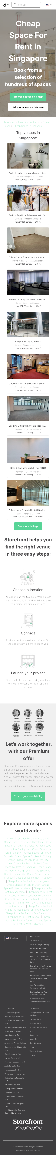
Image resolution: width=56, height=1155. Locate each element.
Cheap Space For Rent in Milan (35, 895)
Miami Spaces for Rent (13, 1031)
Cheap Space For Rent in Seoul (23, 916)
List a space (34, 1008)
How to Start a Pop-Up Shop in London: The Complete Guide (40, 969)
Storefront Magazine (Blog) (40, 944)
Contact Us (34, 1035)
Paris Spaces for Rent (12, 1035)
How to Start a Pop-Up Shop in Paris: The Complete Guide (40, 978)
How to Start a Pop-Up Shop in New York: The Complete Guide (40, 959)
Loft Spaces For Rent (12, 1085)
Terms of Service (36, 1051)
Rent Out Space (35, 1023)
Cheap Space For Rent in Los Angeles (28, 881)
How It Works (35, 936)
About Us (33, 1039)
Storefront (9, 122)
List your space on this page (28, 107)
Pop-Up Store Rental (12, 1058)
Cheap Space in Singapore (28, 125)
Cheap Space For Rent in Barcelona (23, 842)
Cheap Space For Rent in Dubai (23, 863)
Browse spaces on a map (28, 96)
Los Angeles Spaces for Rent (15, 1027)
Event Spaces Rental (28, 122)
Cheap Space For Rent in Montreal (24, 899)
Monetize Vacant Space (38, 1027)
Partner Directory (36, 940)
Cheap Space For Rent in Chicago (33, 856)
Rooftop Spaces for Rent (13, 1089)
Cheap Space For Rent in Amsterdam (27, 838)
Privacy (32, 1055)
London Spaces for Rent (13, 1039)
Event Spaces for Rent (12, 1070)
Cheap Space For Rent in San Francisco (27, 913)
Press (32, 1047)
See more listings (28, 526)
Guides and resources (38, 948)
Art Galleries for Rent (12, 1066)
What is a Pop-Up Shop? (39, 952)
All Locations (9, 1008)
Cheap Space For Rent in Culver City (28, 859)
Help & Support (36, 1043)
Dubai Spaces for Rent (12, 1054)
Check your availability (28, 796)
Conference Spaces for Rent (14, 1074)
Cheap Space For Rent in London (34, 877)
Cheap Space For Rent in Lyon (23, 884)
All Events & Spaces (12, 1012)
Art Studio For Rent (11, 1093)
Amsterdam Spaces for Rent (15, 1043)
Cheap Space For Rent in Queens (32, 909)
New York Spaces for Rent (14, 1016)
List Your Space (35, 1019)
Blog (31, 1031)
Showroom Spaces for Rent (14, 1062)
